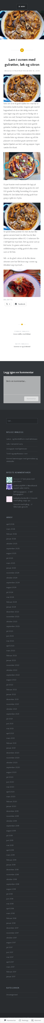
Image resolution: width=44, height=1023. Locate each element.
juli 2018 (9, 894)
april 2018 (10, 909)
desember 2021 (12, 699)
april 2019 (10, 850)
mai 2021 (9, 729)
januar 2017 (10, 977)
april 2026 (10, 524)
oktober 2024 (11, 578)
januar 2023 (11, 660)
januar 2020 (11, 806)
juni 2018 (9, 899)
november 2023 (12, 617)
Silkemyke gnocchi (20, 507)
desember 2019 (12, 811)
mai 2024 (10, 597)
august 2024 (11, 587)
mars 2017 (10, 967)
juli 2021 (9, 719)
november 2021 (12, 704)
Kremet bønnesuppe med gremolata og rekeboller (22, 460)
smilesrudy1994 (19, 486)
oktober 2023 (11, 622)
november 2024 (12, 573)
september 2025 (13, 549)
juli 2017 (9, 947)
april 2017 (10, 962)
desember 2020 (12, 753)
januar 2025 (11, 568)
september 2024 (13, 583)
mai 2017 (9, 957)
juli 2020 (9, 777)
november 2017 (12, 933)
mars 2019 (10, 855)
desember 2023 (12, 612)
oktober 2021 (11, 709)
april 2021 (10, 733)
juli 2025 (9, 558)
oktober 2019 (11, 821)
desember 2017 (12, 928)
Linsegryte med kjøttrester (16, 449)
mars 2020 (10, 797)
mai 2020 (10, 787)
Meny (23, 6)
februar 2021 (11, 743)
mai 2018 (9, 904)
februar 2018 (11, 918)
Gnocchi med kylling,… (21, 504)
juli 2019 (9, 836)
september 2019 (12, 826)
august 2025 (11, 553)
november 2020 (12, 758)
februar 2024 (11, 602)
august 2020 (11, 772)
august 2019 (11, 831)
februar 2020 (11, 802)
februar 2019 (11, 860)
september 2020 (13, 767)
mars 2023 (10, 651)
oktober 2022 (11, 670)
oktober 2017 (11, 938)
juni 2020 (10, 782)
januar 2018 (10, 923)
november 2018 (12, 875)
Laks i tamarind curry (14, 444)
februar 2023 (11, 656)
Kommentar (31, 399)
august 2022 (11, 680)
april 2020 (10, 792)
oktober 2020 (11, 763)
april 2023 (10, 646)
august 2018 (11, 889)
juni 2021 (9, 724)
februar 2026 (11, 534)
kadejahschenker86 (21, 498)
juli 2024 (9, 592)
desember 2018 (12, 870)
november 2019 (12, 816)
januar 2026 (11, 539)
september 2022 (13, 675)
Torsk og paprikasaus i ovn (17, 454)
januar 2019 (10, 865)
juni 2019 (9, 840)
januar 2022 (11, 694)
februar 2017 (11, 972)
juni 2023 (10, 636)
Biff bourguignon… (20, 492)
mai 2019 (9, 845)
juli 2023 (9, 631)
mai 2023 (10, 641)
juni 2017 (9, 952)
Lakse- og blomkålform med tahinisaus (21, 439)
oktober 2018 (11, 879)
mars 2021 (10, 738)
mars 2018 (10, 913)
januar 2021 (10, 748)
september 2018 (12, 884)
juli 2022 (9, 685)
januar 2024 (11, 607)
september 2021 (12, 714)
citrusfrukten (19, 71)
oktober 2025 (11, 544)
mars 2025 (10, 563)
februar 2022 (11, 690)
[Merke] (22, 421)
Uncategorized (11, 995)
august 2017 (11, 943)
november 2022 (12, 665)
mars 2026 (10, 529)
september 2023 (13, 626)
